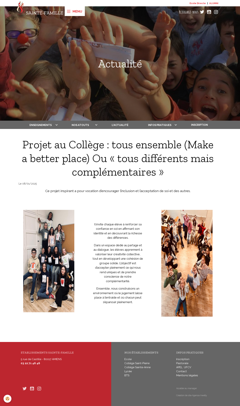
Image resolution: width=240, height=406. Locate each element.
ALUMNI (213, 3)
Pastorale (182, 363)
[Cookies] (7, 399)
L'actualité (120, 124)
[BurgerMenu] (75, 11)
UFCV (187, 367)
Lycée (128, 371)
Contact (181, 371)
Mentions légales (187, 375)
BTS (126, 375)
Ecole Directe (198, 3)
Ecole (128, 359)
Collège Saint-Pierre (137, 363)
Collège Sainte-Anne (137, 367)
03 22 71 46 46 (30, 363)
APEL (179, 367)
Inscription (199, 124)
